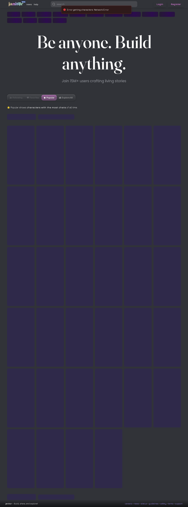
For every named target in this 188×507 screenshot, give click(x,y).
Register (176, 4)
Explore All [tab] (67, 97)
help (36, 4)
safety (163, 503)
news (29, 4)
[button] (134, 4)
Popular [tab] (50, 97)
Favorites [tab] (33, 97)
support (179, 503)
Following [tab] (16, 97)
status (144, 503)
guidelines (153, 503)
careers (128, 503)
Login (160, 4)
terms (170, 503)
